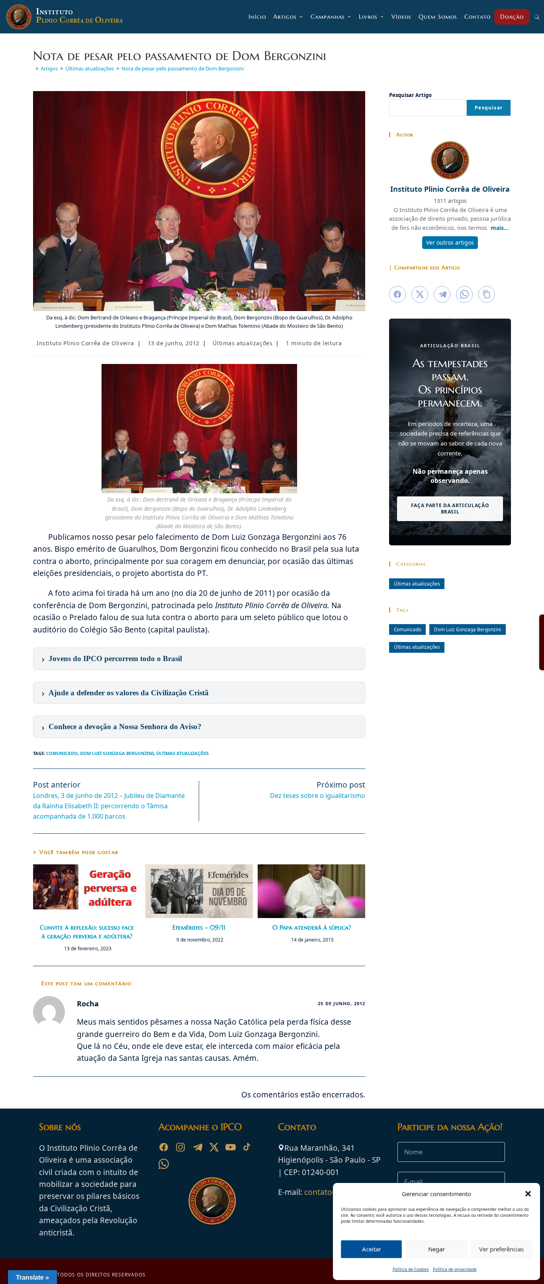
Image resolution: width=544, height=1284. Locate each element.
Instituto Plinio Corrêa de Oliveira (85, 343)
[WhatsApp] (164, 1164)
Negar (436, 1249)
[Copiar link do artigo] (486, 294)
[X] (214, 1147)
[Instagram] (180, 1147)
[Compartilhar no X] (419, 294)
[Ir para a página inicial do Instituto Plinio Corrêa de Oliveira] (212, 1200)
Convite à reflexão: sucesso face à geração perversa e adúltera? (87, 931)
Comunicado (62, 753)
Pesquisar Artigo (410, 95)
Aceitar (371, 1249)
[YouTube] (230, 1147)
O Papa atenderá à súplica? (311, 927)
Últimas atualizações (242, 343)
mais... (500, 228)
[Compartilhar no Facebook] (397, 294)
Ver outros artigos (450, 242)
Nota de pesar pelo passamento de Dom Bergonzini (182, 68)
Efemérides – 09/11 (198, 927)
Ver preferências (501, 1249)
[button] (528, 1194)
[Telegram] (197, 1147)
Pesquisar (489, 107)
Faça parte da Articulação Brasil (450, 508)
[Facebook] (164, 1147)
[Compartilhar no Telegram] (442, 294)
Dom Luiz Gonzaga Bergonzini (117, 753)
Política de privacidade (455, 1269)
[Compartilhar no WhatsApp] (464, 294)
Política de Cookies (411, 1269)
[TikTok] (247, 1147)
